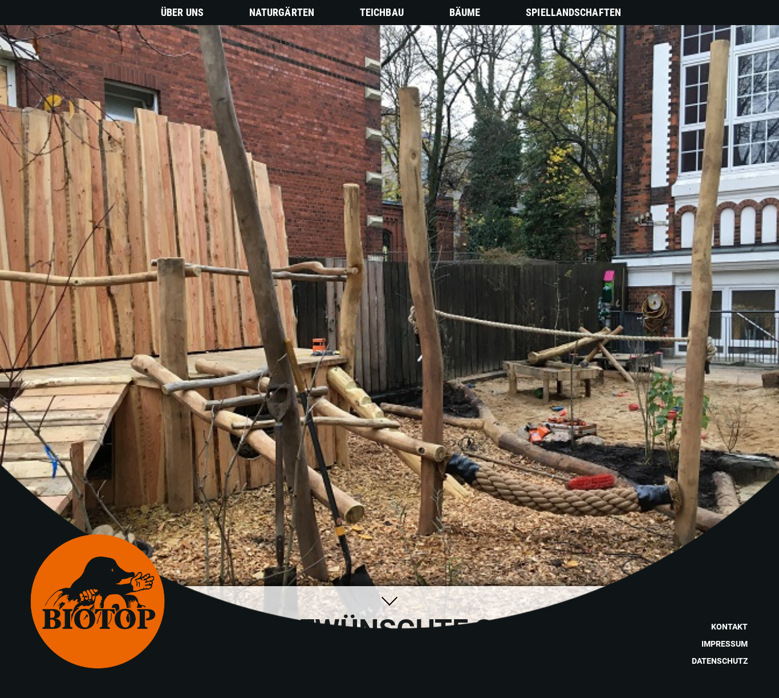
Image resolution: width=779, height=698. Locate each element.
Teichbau (382, 12)
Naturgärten (281, 12)
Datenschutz (720, 660)
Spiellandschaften (573, 12)
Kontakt (729, 626)
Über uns (182, 12)
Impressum (724, 643)
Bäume (465, 12)
